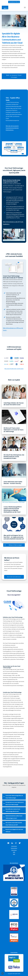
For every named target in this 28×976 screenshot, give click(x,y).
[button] (2, 973)
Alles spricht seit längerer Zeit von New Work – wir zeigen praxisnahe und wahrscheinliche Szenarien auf (14, 529)
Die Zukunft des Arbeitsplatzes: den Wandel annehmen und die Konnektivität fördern (14, 449)
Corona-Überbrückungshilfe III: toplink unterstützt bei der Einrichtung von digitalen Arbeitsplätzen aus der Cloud (14, 502)
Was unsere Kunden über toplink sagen (14, 368)
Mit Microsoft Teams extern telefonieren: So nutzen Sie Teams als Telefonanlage (14, 422)
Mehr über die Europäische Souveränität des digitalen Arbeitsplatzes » (12, 128)
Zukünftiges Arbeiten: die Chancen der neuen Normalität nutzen (14, 396)
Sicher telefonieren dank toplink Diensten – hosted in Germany (14, 474)
